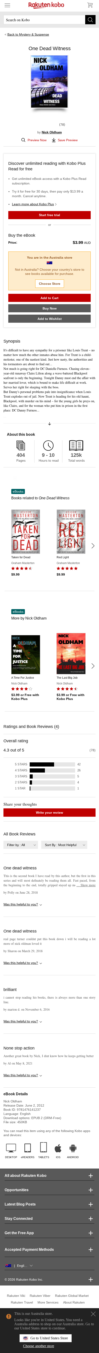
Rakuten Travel (22, 1302)
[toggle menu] (7, 5)
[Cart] (90, 5)
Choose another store (38, 1346)
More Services (48, 1302)
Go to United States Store (49, 1338)
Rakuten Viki (16, 1296)
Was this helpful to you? (20, 904)
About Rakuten (74, 1302)
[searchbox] (49, 19)
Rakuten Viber (40, 1296)
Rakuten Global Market (72, 1296)
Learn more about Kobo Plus (33, 204)
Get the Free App (19, 1233)
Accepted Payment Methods (29, 1250)
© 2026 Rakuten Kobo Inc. (24, 1279)
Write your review (49, 812)
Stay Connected (19, 1219)
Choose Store (49, 283)
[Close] (93, 1314)
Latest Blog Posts (20, 1204)
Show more (86, 885)
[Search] (90, 19)
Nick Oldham (52, 132)
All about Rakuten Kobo (26, 1176)
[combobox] (20, 845)
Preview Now (37, 140)
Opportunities (17, 1190)
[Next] (92, 545)
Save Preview (68, 140)
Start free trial (49, 215)
